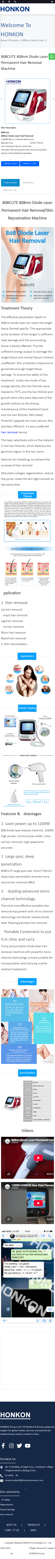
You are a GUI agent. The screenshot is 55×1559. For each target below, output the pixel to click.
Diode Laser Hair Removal (20, 136)
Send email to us (10, 163)
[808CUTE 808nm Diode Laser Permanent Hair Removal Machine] (27, 101)
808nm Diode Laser (33, 40)
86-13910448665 (11, 1475)
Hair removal (6, 1514)
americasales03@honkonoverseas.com (24, 1480)
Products (14, 40)
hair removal (9, 432)
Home (4, 40)
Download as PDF (29, 163)
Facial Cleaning (7, 1509)
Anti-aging (5, 1499)
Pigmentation (6, 1504)
